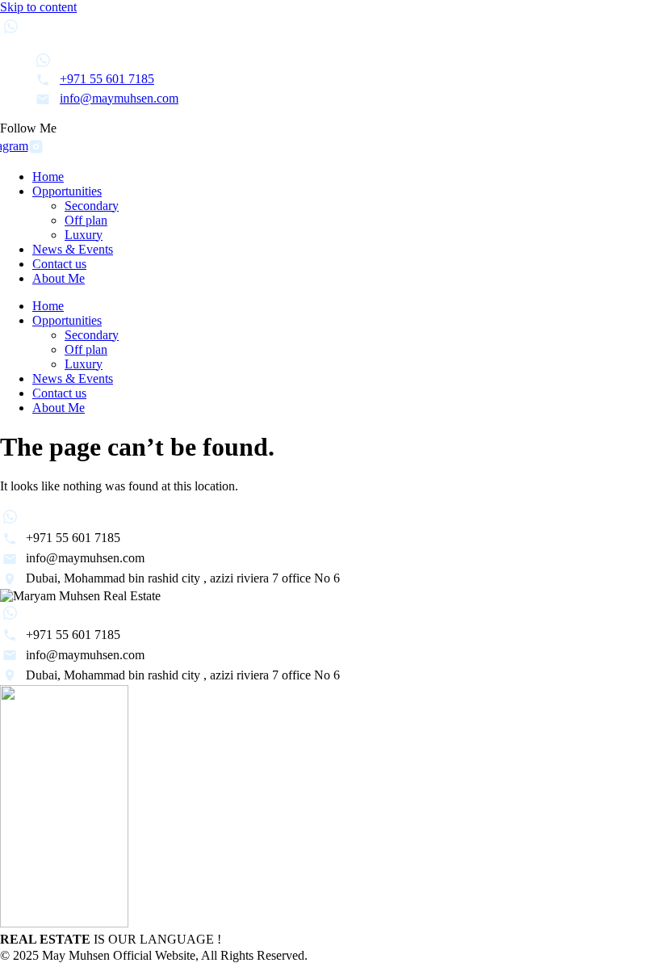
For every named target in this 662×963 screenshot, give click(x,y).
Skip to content (38, 7)
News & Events (72, 249)
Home (48, 176)
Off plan (86, 220)
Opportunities (67, 191)
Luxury (84, 235)
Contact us (59, 264)
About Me (58, 278)
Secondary (92, 205)
